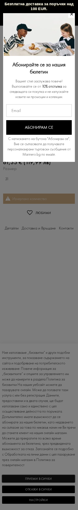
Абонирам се (39, 127)
